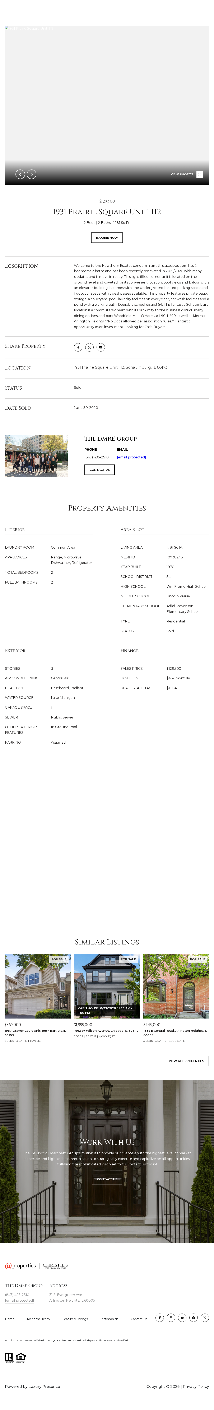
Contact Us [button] (107, 1179)
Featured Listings (75, 1319)
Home (9, 1319)
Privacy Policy (196, 1386)
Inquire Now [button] (107, 238)
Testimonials (109, 1319)
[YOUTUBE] (182, 1318)
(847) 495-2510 (17, 1295)
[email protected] (131, 457)
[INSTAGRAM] (171, 1318)
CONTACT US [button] (99, 470)
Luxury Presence (44, 1386)
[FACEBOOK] (159, 1318)
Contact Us (139, 1319)
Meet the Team (38, 1319)
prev (20, 174)
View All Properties (186, 1061)
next (31, 174)
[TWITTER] (205, 1318)
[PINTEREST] (193, 1318)
